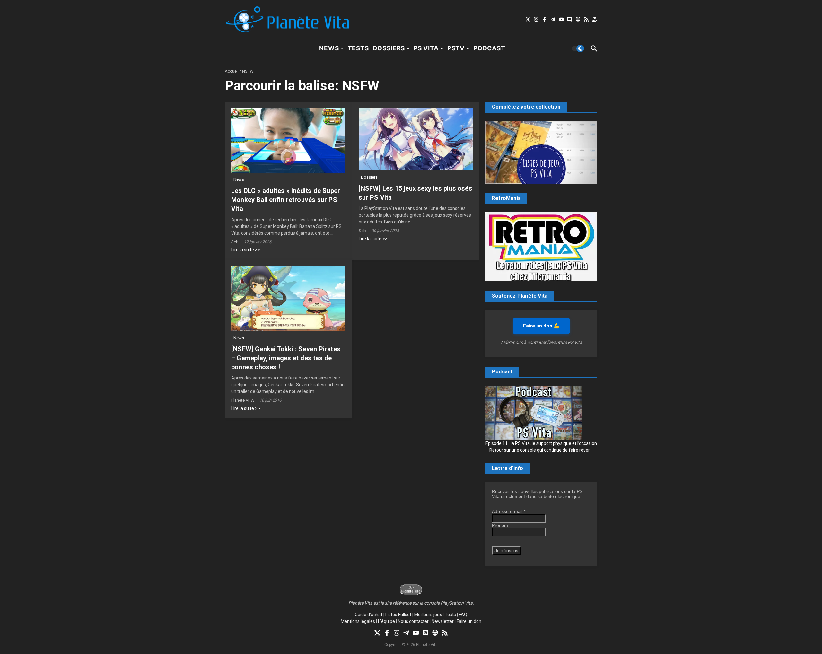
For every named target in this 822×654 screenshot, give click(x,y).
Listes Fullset (398, 614)
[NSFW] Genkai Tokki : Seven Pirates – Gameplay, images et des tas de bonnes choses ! (285, 358)
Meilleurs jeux (428, 614)
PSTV (456, 48)
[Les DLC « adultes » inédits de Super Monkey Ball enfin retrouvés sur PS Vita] (288, 140)
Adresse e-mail (508, 511)
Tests (358, 48)
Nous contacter (413, 621)
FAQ (463, 614)
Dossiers (389, 48)
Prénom (500, 525)
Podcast (489, 48)
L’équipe (386, 621)
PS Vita (426, 48)
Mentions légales (358, 621)
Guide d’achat (368, 614)
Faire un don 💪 (541, 326)
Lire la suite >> (245, 249)
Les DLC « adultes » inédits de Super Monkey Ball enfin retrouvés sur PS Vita (285, 200)
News (329, 48)
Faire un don (469, 621)
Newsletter (443, 621)
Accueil (232, 71)
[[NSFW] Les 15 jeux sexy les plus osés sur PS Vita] (416, 139)
